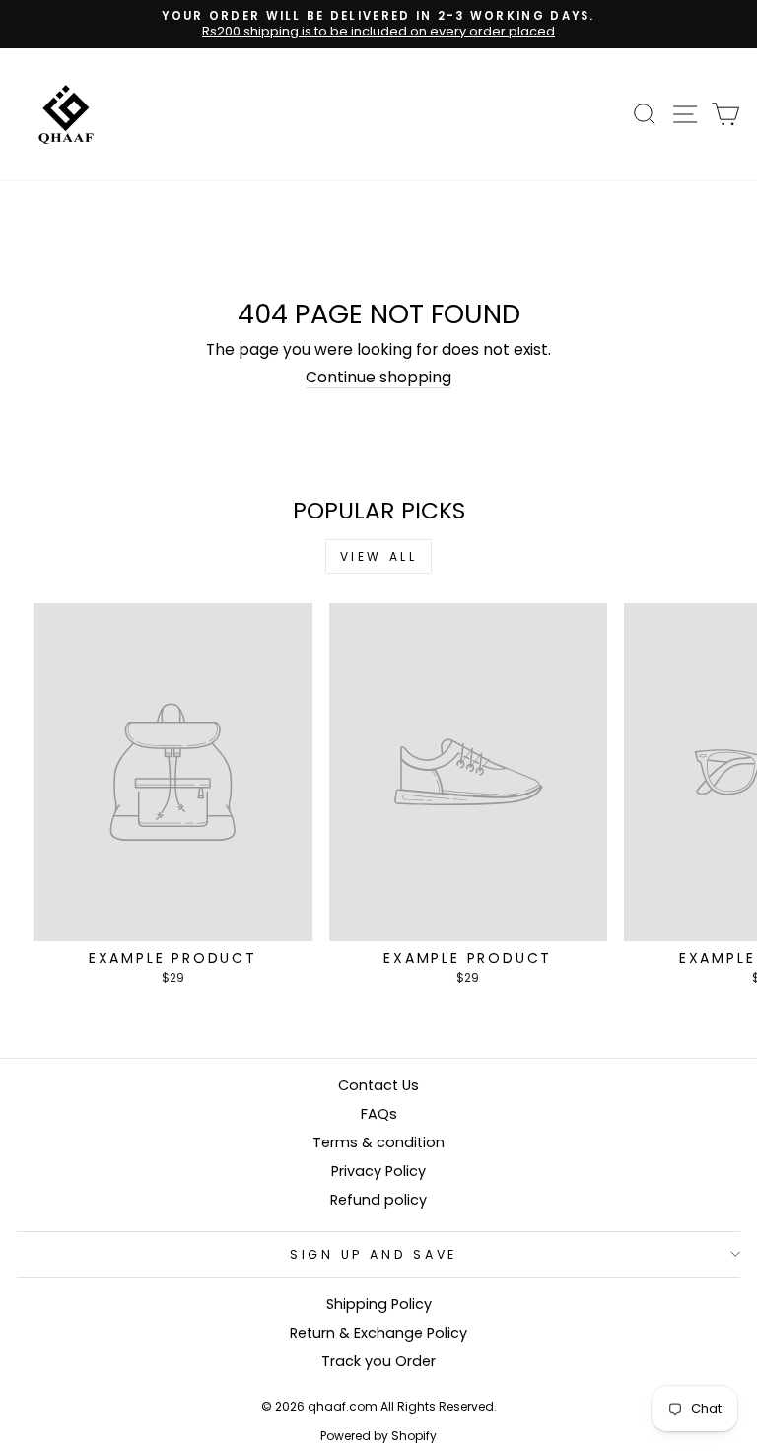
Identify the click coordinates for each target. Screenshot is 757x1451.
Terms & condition (378, 1142)
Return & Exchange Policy (378, 1333)
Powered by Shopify (378, 1435)
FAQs (379, 1114)
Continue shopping (378, 378)
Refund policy (378, 1199)
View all (379, 556)
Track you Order (378, 1361)
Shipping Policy (379, 1304)
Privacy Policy (378, 1171)
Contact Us (378, 1085)
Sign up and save (373, 1254)
